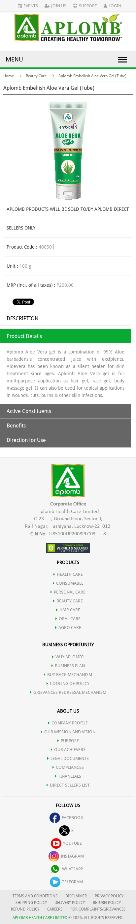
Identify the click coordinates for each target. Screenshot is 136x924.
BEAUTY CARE (69, 600)
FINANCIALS (69, 776)
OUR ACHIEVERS (69, 749)
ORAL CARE (70, 618)
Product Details (24, 336)
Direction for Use (26, 440)
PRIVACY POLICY (109, 896)
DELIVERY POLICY (69, 902)
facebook (72, 817)
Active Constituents (29, 411)
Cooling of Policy (69, 683)
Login (115, 5)
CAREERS (54, 909)
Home (8, 76)
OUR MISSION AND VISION (69, 731)
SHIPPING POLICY (32, 902)
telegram (72, 881)
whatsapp (72, 868)
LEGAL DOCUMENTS (70, 758)
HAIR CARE (69, 609)
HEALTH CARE (70, 574)
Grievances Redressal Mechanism (69, 692)
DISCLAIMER (76, 896)
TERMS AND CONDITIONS (35, 896)
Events (30, 5)
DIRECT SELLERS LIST (70, 785)
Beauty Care (36, 76)
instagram (72, 856)
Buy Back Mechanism (69, 674)
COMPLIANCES (70, 767)
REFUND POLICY (25, 909)
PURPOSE (70, 740)
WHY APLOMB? (69, 656)
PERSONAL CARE (69, 592)
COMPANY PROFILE (69, 722)
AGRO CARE (69, 627)
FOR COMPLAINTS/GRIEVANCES (97, 909)
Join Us (58, 5)
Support (88, 5)
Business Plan (70, 665)
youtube (72, 843)
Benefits (16, 426)
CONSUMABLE (70, 583)
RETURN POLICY (107, 902)
